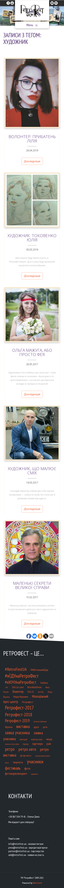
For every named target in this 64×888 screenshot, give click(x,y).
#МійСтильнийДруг (39, 669)
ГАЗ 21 (30, 691)
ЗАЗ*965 (41, 692)
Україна (8, 727)
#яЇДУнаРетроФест (22, 676)
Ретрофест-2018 (18, 714)
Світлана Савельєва (40, 721)
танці (7, 762)
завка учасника (17, 732)
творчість (18, 762)
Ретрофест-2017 (19, 707)
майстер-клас (36, 739)
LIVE (6, 687)
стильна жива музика (42, 756)
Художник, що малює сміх (32, 470)
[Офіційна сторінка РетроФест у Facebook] (8, 2)
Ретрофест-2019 (17, 720)
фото (27, 768)
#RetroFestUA (16, 669)
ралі (49, 744)
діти (45, 727)
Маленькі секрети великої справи (32, 585)
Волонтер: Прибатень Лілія (32, 138)
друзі (36, 727)
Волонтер (18, 691)
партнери (37, 744)
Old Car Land (18, 687)
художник (34, 774)
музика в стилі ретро (12, 744)
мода (49, 739)
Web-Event (37, 882)
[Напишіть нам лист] (52, 2)
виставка (23, 726)
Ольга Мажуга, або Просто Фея (32, 352)
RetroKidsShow (34, 687)
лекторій (23, 739)
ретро (10, 749)
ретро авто (27, 749)
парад (26, 744)
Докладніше (32, 161)
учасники (35, 761)
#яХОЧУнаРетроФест (20, 682)
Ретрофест (27, 702)
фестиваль (12, 768)
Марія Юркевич (20, 696)
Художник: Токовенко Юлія (32, 237)
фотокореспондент (16, 773)
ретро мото (25, 755)
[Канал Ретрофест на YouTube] (12, 2)
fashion (44, 682)
